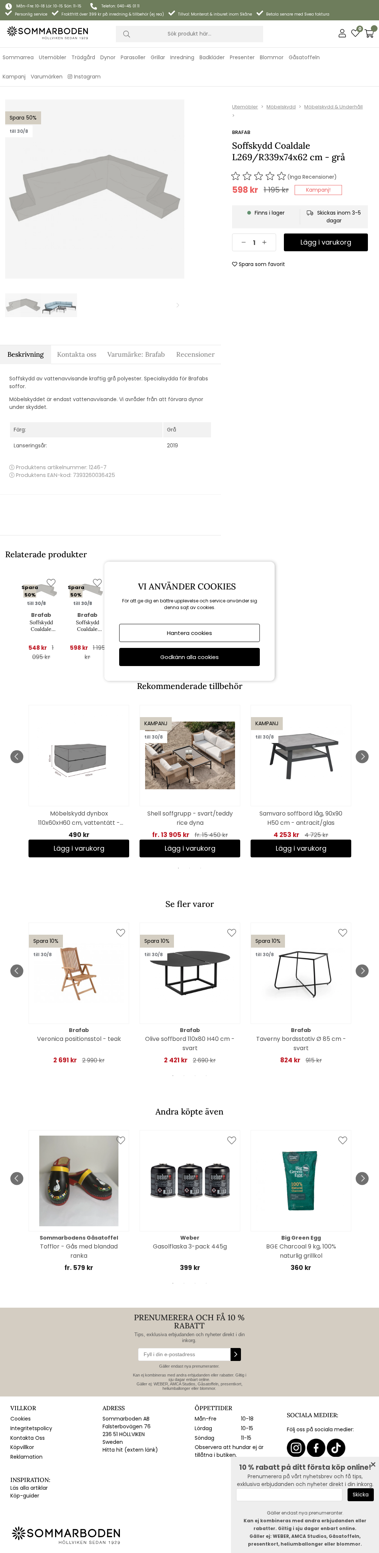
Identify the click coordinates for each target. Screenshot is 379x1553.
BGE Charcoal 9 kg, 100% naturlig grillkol (301, 1251)
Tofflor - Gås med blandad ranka (79, 1251)
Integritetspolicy (31, 1428)
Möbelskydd (281, 107)
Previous (16, 756)
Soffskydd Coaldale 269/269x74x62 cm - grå (41, 625)
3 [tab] (200, 868)
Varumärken (47, 76)
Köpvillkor (22, 1447)
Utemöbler (245, 107)
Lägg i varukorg (190, 848)
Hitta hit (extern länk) (130, 1449)
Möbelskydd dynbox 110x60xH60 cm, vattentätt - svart (79, 818)
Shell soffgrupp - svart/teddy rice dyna (190, 818)
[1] (94, 189)
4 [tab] (206, 1075)
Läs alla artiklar (29, 1488)
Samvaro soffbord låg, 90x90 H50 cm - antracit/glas (300, 818)
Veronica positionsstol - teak (79, 1039)
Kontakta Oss (27, 1438)
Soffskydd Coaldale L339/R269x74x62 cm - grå (87, 625)
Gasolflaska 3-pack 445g (190, 1246)
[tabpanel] (78, 781)
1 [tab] (178, 868)
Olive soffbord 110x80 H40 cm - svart (190, 1043)
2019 (172, 445)
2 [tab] (189, 868)
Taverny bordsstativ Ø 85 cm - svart (301, 1043)
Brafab (241, 132)
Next (362, 756)
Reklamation (26, 1456)
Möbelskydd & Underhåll (333, 107)
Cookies (20, 1418)
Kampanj (14, 76)
